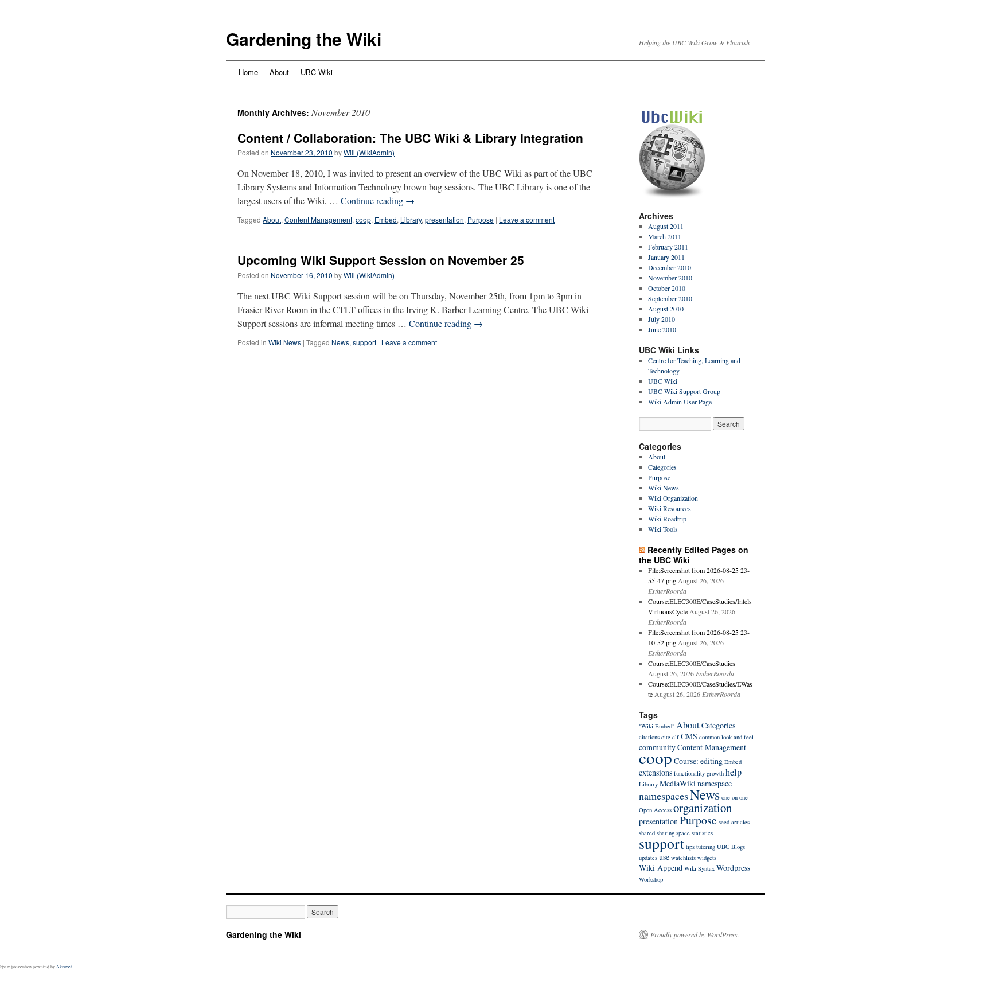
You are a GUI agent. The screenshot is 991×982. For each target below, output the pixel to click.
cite (665, 737)
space (683, 833)
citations (649, 737)
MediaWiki (678, 783)
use (664, 856)
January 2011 (666, 257)
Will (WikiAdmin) (369, 152)
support (364, 342)
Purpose (480, 219)
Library (411, 219)
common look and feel (726, 737)
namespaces (663, 795)
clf (675, 737)
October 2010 (666, 288)
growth (715, 773)
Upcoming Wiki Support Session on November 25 (380, 259)
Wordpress (733, 867)
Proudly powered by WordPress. (694, 934)
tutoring (705, 847)
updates (648, 858)
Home (248, 72)
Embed (385, 219)
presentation (444, 219)
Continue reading (378, 200)
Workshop (651, 879)
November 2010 (670, 277)
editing (711, 760)
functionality (689, 773)
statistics (702, 833)
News (340, 342)
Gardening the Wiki (303, 38)
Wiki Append (660, 867)
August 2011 (666, 226)
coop (363, 219)
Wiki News (284, 342)
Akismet (64, 966)
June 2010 (662, 329)
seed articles (734, 822)
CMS (689, 736)
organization (702, 808)
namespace (714, 783)
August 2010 (666, 308)
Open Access (655, 810)
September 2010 (670, 298)
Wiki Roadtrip (667, 518)
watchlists (683, 858)
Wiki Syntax (699, 868)
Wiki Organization (673, 497)
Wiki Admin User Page (680, 401)
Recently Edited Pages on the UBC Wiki (693, 555)
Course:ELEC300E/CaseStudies (691, 663)
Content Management (318, 219)
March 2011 (664, 236)
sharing (665, 833)
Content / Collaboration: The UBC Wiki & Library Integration (410, 137)
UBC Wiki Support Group (684, 391)
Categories (662, 466)
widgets (706, 858)
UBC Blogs (731, 847)
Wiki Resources (669, 508)
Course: (686, 760)
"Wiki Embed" (656, 726)
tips (690, 847)
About (279, 72)
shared (647, 833)
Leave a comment (527, 219)
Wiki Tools (663, 528)
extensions (655, 772)
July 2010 (661, 319)
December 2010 (669, 267)
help (733, 772)
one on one (734, 797)
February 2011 (668, 246)
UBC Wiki (317, 72)
